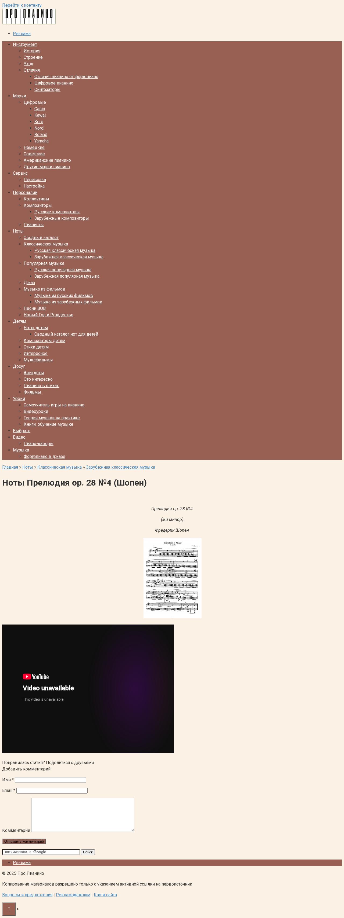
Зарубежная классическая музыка (68, 256)
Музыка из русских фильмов (63, 295)
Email (8, 790)
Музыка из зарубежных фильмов (68, 301)
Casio (39, 108)
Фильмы (32, 392)
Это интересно (38, 379)
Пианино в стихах (41, 385)
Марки (19, 95)
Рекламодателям (73, 894)
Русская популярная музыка (62, 269)
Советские (34, 153)
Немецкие (34, 147)
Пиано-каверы (38, 443)
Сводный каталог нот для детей (66, 334)
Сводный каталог (41, 237)
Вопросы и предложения (27, 894)
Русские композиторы (57, 211)
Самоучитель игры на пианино (54, 404)
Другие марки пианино (47, 166)
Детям (19, 321)
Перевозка (35, 179)
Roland (40, 134)
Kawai (40, 115)
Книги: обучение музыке (48, 424)
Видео (19, 437)
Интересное (36, 353)
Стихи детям (36, 347)
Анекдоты (34, 372)
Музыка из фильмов (44, 289)
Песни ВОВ (35, 308)
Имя (8, 779)
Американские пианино (47, 160)
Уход (28, 63)
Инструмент (25, 44)
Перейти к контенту (22, 5)
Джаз (29, 282)
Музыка (21, 450)
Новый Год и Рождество (48, 314)
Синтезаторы (47, 89)
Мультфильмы (38, 359)
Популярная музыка (44, 263)
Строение (33, 57)
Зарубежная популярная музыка (66, 276)
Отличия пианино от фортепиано (66, 76)
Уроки (19, 398)
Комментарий (16, 830)
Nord (39, 128)
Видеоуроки (36, 411)
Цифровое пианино (53, 83)
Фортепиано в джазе (44, 456)
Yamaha (41, 141)
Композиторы (38, 205)
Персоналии (25, 192)
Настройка (34, 186)
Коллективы (36, 198)
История (32, 50)
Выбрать (21, 430)
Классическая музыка (46, 244)
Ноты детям (36, 327)
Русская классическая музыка (64, 250)
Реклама (22, 33)
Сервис (20, 173)
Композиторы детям (44, 340)
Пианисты (34, 224)
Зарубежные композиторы (61, 218)
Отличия (32, 70)
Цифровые (35, 102)
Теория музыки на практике (52, 417)
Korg (38, 121)
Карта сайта (105, 894)
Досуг (19, 366)
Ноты (18, 231)
